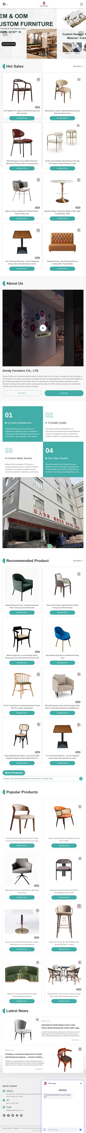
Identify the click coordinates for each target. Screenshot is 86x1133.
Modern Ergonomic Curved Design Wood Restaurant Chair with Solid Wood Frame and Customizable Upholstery (22, 656)
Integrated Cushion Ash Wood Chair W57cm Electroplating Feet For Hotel (64, 891)
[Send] (80, 1129)
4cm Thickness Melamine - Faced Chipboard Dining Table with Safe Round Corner (22, 262)
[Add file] (44, 1129)
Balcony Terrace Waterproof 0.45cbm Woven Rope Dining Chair (21, 212)
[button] (39, 54)
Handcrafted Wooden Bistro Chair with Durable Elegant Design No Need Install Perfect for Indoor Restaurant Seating (22, 757)
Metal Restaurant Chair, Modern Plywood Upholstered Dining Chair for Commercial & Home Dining (22, 162)
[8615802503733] (17, 1116)
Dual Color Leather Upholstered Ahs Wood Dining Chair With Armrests (62, 606)
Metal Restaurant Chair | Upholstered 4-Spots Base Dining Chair (22, 891)
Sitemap (16, 1128)
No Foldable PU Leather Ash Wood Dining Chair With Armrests (22, 112)
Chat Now (64, 393)
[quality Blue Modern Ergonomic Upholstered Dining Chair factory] (62, 635)
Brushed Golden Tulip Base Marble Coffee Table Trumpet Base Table (62, 212)
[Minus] (80, 1083)
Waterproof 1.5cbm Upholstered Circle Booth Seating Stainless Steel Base (22, 995)
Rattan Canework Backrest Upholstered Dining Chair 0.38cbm (64, 839)
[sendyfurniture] (21, 1116)
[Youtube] (12, 1116)
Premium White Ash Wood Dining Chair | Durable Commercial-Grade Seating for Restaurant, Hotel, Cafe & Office (22, 839)
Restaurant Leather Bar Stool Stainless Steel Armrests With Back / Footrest (64, 943)
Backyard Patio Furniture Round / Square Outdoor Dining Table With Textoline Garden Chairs (64, 995)
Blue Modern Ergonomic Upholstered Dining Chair (62, 656)
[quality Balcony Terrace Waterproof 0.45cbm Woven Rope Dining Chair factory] (22, 191)
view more (78, 66)
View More (75, 1040)
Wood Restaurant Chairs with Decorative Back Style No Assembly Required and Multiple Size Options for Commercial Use (62, 707)
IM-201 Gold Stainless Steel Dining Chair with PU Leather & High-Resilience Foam (62, 162)
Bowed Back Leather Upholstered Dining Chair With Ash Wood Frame (62, 112)
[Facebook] (8, 1116)
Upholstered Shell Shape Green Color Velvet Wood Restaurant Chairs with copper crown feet (61, 1026)
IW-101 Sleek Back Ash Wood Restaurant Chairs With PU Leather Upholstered (22, 707)
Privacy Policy (7, 1128)
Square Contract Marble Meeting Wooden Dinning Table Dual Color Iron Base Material (21, 943)
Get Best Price (22, 118)
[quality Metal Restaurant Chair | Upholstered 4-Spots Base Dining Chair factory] (22, 869)
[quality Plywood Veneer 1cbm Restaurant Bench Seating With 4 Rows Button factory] (62, 241)
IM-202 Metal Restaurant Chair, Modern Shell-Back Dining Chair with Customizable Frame (37, 778)
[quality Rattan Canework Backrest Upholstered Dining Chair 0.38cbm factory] (64, 817)
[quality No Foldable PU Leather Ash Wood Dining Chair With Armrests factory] (22, 91)
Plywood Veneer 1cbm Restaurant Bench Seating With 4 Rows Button (62, 262)
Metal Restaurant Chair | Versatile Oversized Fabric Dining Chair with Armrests (21, 606)
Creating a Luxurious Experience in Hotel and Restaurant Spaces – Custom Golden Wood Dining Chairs (23, 1056)
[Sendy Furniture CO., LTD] (44, 4)
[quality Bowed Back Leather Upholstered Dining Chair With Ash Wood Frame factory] (62, 91)
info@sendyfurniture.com (14, 1110)
